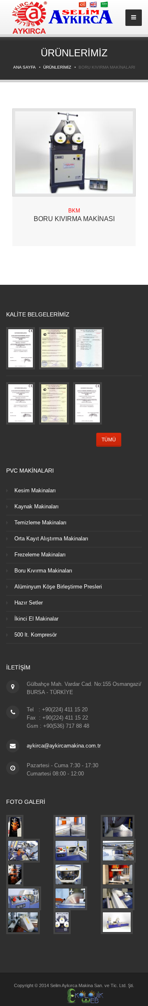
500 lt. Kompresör (35, 635)
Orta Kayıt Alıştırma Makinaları (51, 538)
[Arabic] (104, 4)
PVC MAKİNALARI (30, 470)
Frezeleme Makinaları (40, 554)
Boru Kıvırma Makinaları (43, 571)
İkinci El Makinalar (36, 619)
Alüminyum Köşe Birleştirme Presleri (58, 587)
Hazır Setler (28, 603)
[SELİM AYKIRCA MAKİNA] (15, 827)
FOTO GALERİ (25, 801)
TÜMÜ (109, 440)
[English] (94, 4)
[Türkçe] (83, 4)
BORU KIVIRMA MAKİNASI (74, 218)
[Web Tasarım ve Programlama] (74, 994)
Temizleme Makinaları (40, 522)
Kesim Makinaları (35, 490)
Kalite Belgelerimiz (37, 314)
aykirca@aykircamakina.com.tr (64, 746)
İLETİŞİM (18, 667)
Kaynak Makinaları (36, 506)
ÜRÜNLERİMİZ (57, 67)
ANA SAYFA (24, 67)
